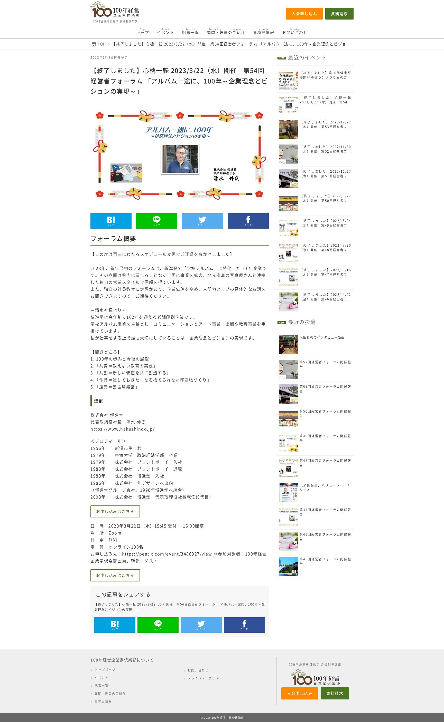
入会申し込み (304, 13)
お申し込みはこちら (115, 511)
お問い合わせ (198, 670)
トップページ (105, 669)
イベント (101, 677)
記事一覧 (101, 685)
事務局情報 (103, 701)
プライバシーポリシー (205, 678)
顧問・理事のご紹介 (110, 693)
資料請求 (339, 13)
